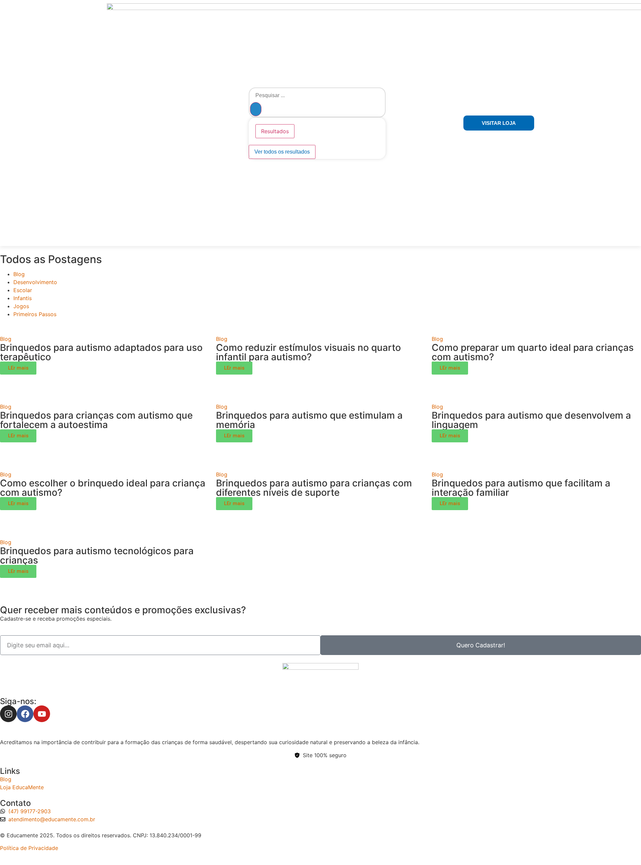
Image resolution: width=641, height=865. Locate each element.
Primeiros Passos (34, 314)
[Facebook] (25, 713)
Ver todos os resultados (282, 152)
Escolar (22, 290)
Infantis (22, 298)
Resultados (275, 131)
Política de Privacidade (29, 848)
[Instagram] (8, 713)
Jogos (21, 306)
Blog (19, 274)
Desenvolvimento (35, 282)
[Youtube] (41, 713)
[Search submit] (255, 109)
